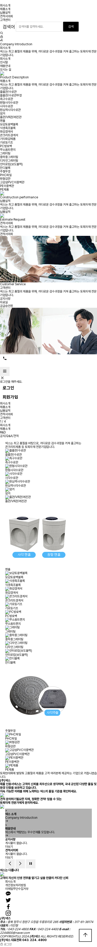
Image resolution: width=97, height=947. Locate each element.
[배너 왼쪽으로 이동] (10, 863)
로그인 (8, 387)
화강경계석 (6, 131)
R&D (3, 432)
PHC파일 (6, 175)
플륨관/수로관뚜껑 (11, 95)
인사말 (4, 62)
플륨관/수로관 (8, 92)
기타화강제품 (8, 139)
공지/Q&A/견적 (9, 436)
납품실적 (5, 12)
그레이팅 (5, 153)
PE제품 (4, 189)
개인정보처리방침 (15, 885)
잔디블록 (5, 168)
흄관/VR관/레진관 (10, 117)
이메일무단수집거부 (16, 889)
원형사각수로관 (9, 102)
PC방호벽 (6, 146)
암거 (2, 113)
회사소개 (5, 5)
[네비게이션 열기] (5, 371)
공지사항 (5, 298)
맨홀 (2, 121)
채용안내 (5, 66)
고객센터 (5, 20)
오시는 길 (5, 69)
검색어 (9, 26)
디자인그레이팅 (9, 160)
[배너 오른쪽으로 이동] (20, 863)
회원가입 (10, 397)
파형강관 (5, 179)
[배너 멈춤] (30, 863)
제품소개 (5, 9)
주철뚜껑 (5, 171)
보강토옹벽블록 (9, 124)
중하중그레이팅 (9, 157)
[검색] (1, 33)
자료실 (4, 302)
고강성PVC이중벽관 (12, 182)
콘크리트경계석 (9, 135)
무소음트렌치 (8, 150)
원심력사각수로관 (10, 110)
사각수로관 (6, 106)
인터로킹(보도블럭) (11, 164)
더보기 (9, 846)
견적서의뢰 (6, 16)
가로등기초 (6, 142)
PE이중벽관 (7, 186)
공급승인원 (6, 306)
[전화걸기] (5, 358)
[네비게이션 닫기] (2, 378)
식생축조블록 (8, 128)
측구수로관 (6, 99)
